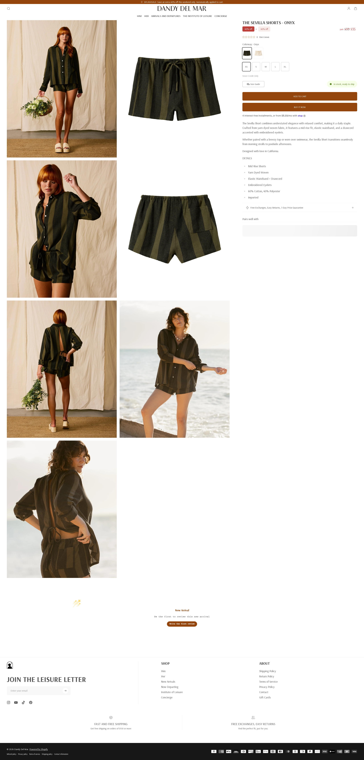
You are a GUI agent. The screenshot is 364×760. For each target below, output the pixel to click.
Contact (263, 692)
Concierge (166, 697)
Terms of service (34, 754)
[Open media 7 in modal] (62, 509)
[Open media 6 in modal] (174, 369)
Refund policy (11, 754)
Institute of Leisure (172, 692)
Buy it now (300, 107)
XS (246, 66)
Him (163, 671)
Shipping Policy (267, 671)
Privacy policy (23, 754)
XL (285, 66)
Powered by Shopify (38, 749)
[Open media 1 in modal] (62, 89)
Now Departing (169, 687)
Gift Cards (265, 697)
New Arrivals (168, 681)
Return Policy (266, 676)
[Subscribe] (65, 691)
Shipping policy (47, 754)
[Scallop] (258, 53)
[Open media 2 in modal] (174, 89)
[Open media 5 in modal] (62, 369)
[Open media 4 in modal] (174, 229)
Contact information (61, 754)
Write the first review (182, 624)
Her (163, 676)
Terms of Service (268, 681)
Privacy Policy (267, 687)
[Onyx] (247, 53)
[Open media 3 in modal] (62, 229)
